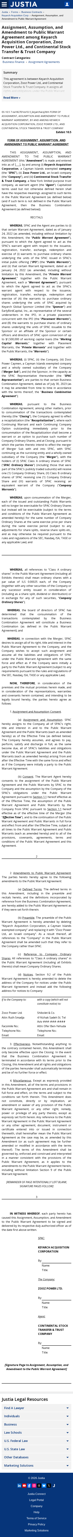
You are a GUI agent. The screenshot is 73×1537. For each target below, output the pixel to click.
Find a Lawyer (14, 1408)
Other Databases (16, 1457)
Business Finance (13, 62)
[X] (49, 1486)
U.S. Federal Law (16, 1441)
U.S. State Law (14, 1449)
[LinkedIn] (19, 1486)
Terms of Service (36, 1518)
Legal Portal (36, 1500)
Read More (10, 97)
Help (36, 1512)
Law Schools (13, 1432)
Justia (5, 12)
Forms (14, 12)
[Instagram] (34, 1486)
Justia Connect (36, 1494)
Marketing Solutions (18, 1465)
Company (36, 1506)
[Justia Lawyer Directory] (54, 1486)
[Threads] (39, 1486)
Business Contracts (31, 12)
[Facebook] (29, 1486)
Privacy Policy (36, 1524)
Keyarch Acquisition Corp (15, 15)
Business (10, 1424)
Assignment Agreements (44, 62)
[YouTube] (24, 1486)
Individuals (12, 1416)
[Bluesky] (44, 1486)
